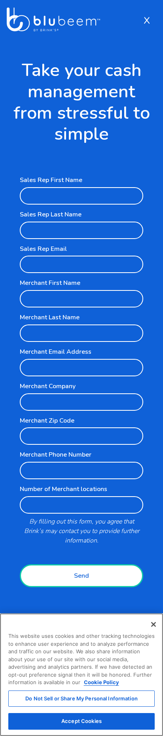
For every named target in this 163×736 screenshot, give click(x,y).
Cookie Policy (101, 682)
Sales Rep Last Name (51, 214)
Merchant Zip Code (47, 420)
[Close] (153, 624)
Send (81, 575)
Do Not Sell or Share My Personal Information (81, 698)
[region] (81, 674)
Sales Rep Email (43, 249)
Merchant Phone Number (55, 454)
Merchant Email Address (55, 351)
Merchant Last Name (50, 317)
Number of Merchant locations (63, 489)
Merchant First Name (50, 283)
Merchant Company (48, 386)
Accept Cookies (81, 721)
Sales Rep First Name (51, 180)
